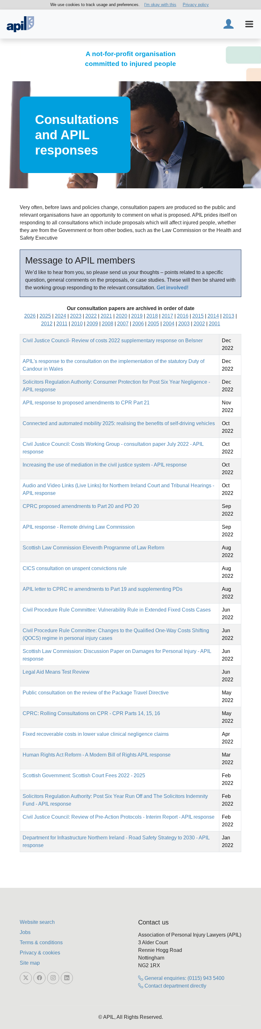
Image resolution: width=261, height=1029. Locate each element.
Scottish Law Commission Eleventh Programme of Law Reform (93, 547)
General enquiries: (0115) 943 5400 (183, 978)
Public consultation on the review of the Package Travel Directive (96, 692)
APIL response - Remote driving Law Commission (79, 527)
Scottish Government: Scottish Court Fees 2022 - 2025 (84, 775)
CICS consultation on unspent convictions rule (75, 568)
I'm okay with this (160, 4)
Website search (37, 922)
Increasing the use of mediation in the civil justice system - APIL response (105, 464)
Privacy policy (196, 4)
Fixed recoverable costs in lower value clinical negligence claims (96, 734)
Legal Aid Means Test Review (56, 672)
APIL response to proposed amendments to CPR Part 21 (86, 402)
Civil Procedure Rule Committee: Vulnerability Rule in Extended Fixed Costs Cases (117, 609)
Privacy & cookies (40, 952)
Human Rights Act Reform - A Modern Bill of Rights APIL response (97, 754)
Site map (30, 963)
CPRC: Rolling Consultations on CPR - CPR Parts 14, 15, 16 (91, 713)
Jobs (25, 932)
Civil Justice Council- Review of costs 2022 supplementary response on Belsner (113, 340)
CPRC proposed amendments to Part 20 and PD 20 (81, 506)
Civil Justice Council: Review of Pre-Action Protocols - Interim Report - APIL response (119, 817)
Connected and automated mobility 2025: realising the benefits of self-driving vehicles (119, 423)
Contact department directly (174, 986)
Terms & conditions (41, 942)
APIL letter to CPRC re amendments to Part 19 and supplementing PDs (102, 589)
